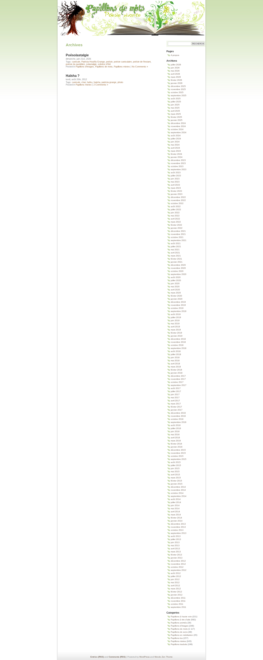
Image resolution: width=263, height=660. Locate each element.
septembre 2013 (178, 533)
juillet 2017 (176, 391)
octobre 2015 (177, 456)
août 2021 (176, 243)
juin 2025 (175, 105)
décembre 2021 (178, 231)
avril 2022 (175, 219)
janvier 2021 (176, 262)
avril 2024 (175, 148)
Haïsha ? (73, 75)
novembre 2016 (178, 416)
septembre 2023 (178, 169)
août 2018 (176, 351)
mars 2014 (176, 514)
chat (83, 82)
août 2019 (176, 314)
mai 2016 (175, 434)
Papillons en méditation (182, 635)
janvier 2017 (176, 410)
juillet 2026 (176, 64)
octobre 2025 (177, 92)
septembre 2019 (178, 311)
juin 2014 (175, 505)
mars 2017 (176, 404)
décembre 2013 (178, 524)
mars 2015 (176, 478)
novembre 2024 (178, 126)
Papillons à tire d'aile (180, 619)
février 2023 (176, 191)
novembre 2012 (178, 564)
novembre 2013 (178, 527)
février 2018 (176, 370)
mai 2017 (175, 397)
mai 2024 (175, 145)
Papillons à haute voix (181, 616)
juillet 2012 (176, 576)
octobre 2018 (177, 345)
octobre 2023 (177, 166)
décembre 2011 (178, 598)
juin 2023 (175, 179)
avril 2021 (175, 253)
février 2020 (176, 296)
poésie (109, 61)
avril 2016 (175, 437)
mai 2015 (175, 471)
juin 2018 (175, 357)
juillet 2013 (176, 539)
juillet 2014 (176, 502)
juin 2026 (175, 68)
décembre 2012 (178, 561)
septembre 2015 (178, 459)
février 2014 (176, 518)
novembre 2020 (178, 268)
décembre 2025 (178, 86)
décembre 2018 (178, 339)
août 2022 (176, 206)
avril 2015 (175, 474)
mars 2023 (176, 188)
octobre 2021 (177, 237)
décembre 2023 (178, 160)
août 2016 (176, 425)
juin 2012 (175, 579)
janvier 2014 (176, 521)
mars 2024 (176, 151)
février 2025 (176, 117)
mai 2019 (175, 323)
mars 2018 (176, 367)
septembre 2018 (178, 348)
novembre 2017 (178, 379)
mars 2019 (176, 330)
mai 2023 (175, 182)
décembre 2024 (178, 123)
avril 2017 (175, 400)
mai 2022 (175, 216)
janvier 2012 (176, 595)
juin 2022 (175, 212)
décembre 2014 (178, 487)
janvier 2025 (176, 120)
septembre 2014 (178, 496)
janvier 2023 (176, 194)
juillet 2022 (176, 209)
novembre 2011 (178, 601)
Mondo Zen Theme (164, 657)
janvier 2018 (176, 373)
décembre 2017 (178, 376)
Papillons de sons (179, 632)
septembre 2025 (178, 95)
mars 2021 (176, 256)
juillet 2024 (176, 138)
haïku (89, 82)
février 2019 (176, 333)
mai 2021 (175, 249)
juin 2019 (175, 320)
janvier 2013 (176, 558)
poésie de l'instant (142, 61)
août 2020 (176, 277)
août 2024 (176, 135)
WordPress (144, 657)
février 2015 (176, 481)
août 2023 (176, 172)
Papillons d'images (85, 66)
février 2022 (176, 225)
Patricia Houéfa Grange (93, 61)
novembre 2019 (178, 305)
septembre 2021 (178, 240)
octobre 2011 (177, 604)
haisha (97, 82)
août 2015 (176, 462)
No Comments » (140, 66)
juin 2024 (175, 142)
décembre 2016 (178, 413)
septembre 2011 (178, 607)
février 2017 (176, 407)
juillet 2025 (176, 101)
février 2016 (176, 444)
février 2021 (176, 259)
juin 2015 (175, 468)
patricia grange (109, 82)
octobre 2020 (177, 271)
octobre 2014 (177, 493)
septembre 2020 (178, 274)
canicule (76, 61)
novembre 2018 (178, 342)
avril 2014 (175, 511)
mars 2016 (176, 441)
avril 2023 (175, 185)
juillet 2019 (176, 317)
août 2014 (176, 499)
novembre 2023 (178, 163)
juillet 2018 (176, 354)
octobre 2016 (177, 419)
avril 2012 (175, 585)
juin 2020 (175, 283)
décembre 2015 (178, 450)
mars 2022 (176, 222)
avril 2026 (175, 74)
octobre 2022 (177, 203)
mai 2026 (175, 71)
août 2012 (176, 573)
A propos (175, 55)
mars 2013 (176, 551)
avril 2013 (175, 548)
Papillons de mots (131, 13)
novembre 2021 (178, 234)
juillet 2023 (176, 175)
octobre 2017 (177, 382)
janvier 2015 (176, 484)
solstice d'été (104, 64)
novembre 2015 (178, 453)
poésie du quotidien (75, 64)
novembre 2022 (178, 200)
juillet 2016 (176, 428)
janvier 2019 (176, 336)
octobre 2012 (177, 567)
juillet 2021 (176, 246)
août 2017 (176, 388)
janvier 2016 (176, 447)
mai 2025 (175, 108)
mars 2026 (176, 77)
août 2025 (176, 98)
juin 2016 (175, 431)
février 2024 (176, 154)
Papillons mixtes (122, 66)
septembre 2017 (178, 385)
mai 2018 (175, 360)
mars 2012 (176, 588)
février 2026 (176, 80)
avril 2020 (175, 289)
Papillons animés (179, 623)
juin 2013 (175, 542)
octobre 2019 (177, 308)
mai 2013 (175, 545)
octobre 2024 (177, 129)
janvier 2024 (176, 157)
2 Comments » (100, 84)
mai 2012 (175, 582)
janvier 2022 (176, 228)
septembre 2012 (178, 570)
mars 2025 (176, 114)
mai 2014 (175, 508)
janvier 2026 (176, 83)
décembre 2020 (178, 265)
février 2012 (176, 592)
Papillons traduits (179, 644)
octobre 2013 (177, 530)
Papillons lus (177, 638)
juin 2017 (175, 394)
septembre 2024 (178, 132)
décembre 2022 (178, 197)
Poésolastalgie (77, 55)
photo (120, 82)
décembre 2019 (178, 302)
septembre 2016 (178, 422)
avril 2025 (175, 111)
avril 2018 (175, 363)
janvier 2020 (176, 299)
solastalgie (91, 64)
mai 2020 (175, 286)
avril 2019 (175, 326)
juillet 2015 (176, 465)
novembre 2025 (178, 89)
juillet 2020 (176, 280)
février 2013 (176, 555)
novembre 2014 (178, 490)
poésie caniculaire (123, 61)
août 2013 (176, 536)
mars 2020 (176, 293)
